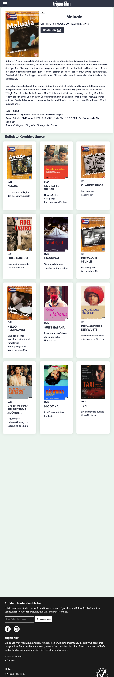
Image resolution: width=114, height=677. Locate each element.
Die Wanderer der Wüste (91, 328)
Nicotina (51, 406)
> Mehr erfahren (13, 656)
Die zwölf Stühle (89, 260)
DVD (43, 12)
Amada (12, 186)
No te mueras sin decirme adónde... (17, 409)
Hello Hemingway (16, 328)
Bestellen (50, 30)
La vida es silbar (51, 187)
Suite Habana (54, 327)
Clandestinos (92, 185)
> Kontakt (10, 660)
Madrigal (52, 258)
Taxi (84, 406)
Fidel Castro (17, 258)
